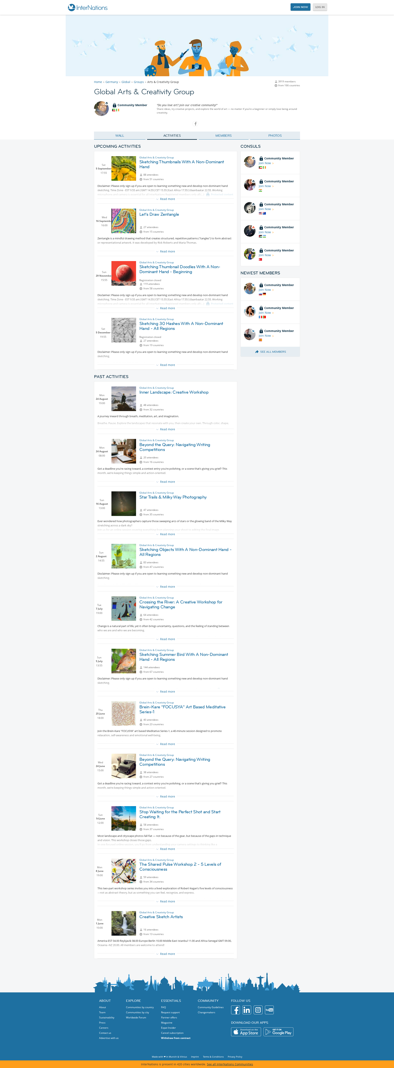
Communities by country (140, 1007)
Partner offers (169, 1017)
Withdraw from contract (175, 1038)
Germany (111, 82)
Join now (300, 7)
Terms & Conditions (213, 1056)
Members (223, 135)
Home (98, 82)
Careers (103, 1027)
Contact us (105, 1033)
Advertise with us (109, 1038)
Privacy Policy (235, 1056)
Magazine (166, 1022)
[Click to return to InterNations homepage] (87, 7)
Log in (320, 7)
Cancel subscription (172, 1033)
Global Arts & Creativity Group (156, 157)
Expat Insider (168, 1027)
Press (102, 1022)
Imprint (195, 1056)
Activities (172, 135)
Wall (119, 135)
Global (125, 82)
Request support (170, 1012)
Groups (139, 82)
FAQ (163, 1007)
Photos (275, 135)
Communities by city (137, 1012)
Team (102, 1012)
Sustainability (106, 1017)
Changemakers (206, 1012)
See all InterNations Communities (230, 1064)
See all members (273, 351)
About (102, 1007)
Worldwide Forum (136, 1017)
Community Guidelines (211, 1007)
